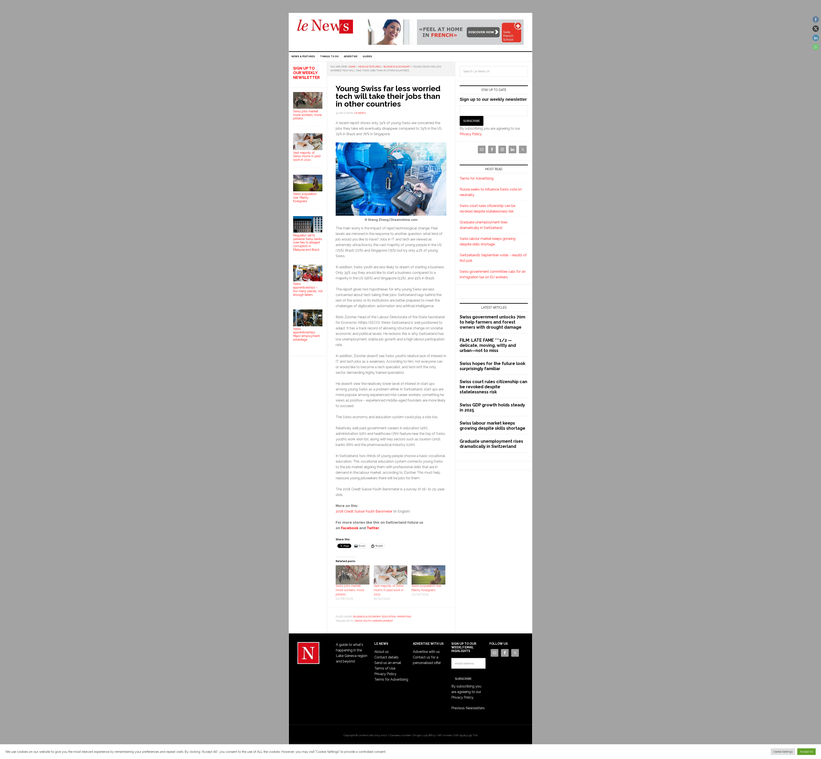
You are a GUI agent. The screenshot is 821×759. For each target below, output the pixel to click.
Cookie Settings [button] (783, 751)
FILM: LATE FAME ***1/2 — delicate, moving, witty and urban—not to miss (488, 345)
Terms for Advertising (476, 178)
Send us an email (387, 663)
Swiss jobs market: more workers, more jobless (350, 590)
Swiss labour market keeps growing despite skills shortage (492, 426)
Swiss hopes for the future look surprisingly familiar (492, 366)
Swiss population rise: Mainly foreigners (305, 197)
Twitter (373, 528)
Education (389, 616)
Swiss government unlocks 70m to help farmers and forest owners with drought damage (492, 322)
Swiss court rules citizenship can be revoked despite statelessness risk (493, 386)
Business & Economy (367, 616)
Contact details (386, 657)
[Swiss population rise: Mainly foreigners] (428, 575)
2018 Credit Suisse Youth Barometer (364, 511)
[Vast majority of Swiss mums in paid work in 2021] (391, 575)
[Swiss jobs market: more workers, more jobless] (352, 575)
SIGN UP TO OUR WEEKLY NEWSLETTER (306, 73)
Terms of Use (384, 668)
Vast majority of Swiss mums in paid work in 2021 (389, 590)
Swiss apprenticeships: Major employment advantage (306, 334)
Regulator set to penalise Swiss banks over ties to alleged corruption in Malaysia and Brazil (307, 242)
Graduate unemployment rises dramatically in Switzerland (491, 444)
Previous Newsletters (468, 708)
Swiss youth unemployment (373, 620)
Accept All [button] (806, 751)
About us (381, 652)
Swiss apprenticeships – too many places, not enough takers (307, 289)
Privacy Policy (470, 134)
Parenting (404, 616)
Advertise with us (426, 652)
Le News (325, 29)
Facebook (349, 528)
